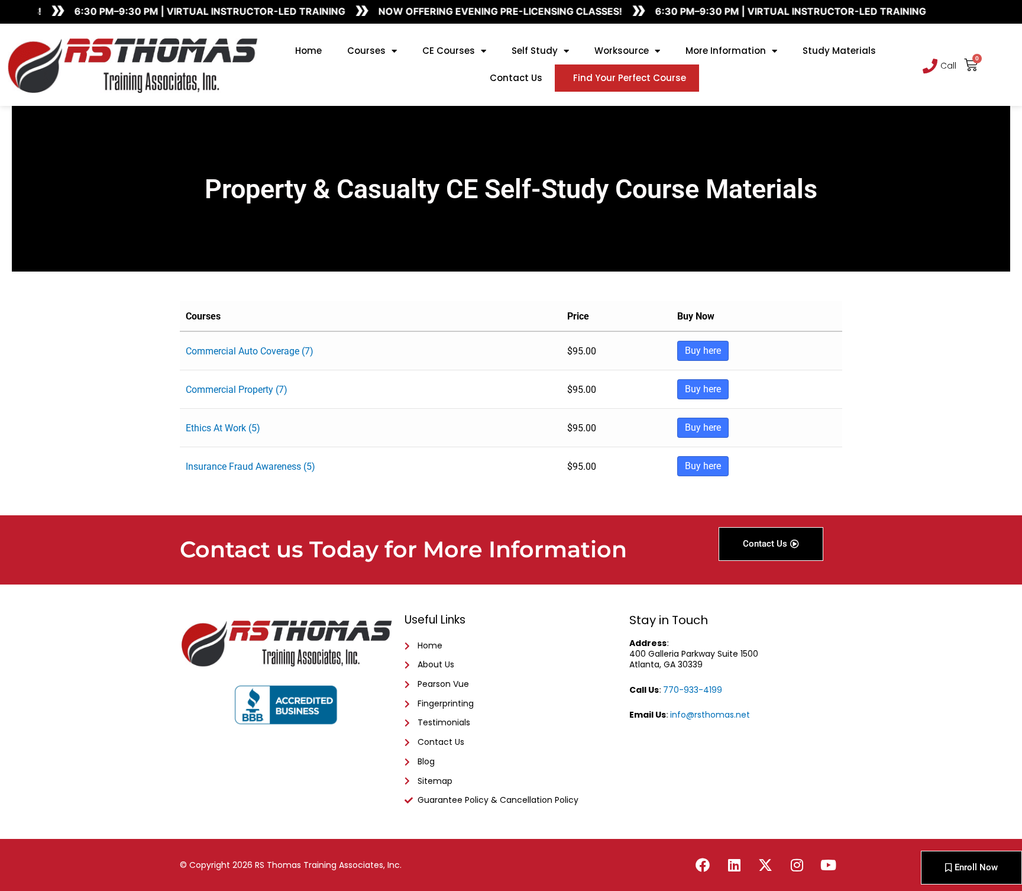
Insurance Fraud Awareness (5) (250, 466)
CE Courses (448, 50)
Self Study (535, 50)
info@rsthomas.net (710, 715)
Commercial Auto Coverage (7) (249, 351)
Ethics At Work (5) (223, 428)
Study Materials (839, 50)
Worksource (621, 50)
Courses (366, 50)
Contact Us (516, 78)
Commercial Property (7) (236, 389)
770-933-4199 (692, 690)
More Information (725, 50)
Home (308, 50)
